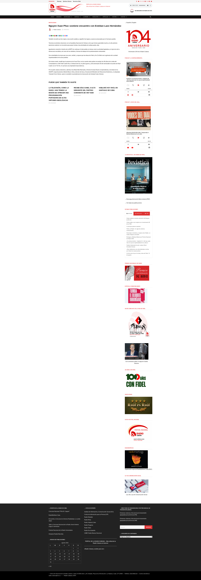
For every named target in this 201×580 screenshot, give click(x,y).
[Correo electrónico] (151, 1)
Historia (114, 16)
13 (64, 553)
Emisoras (58, 16)
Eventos (123, 16)
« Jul (50, 566)
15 (73, 553)
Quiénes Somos (67, 1)
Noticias (77, 16)
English (134, 22)
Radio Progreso (88, 525)
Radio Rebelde (88, 517)
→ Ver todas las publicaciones (133, 203)
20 (64, 556)
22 (73, 556)
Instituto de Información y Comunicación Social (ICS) (99, 511)
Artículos (105, 16)
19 (60, 556)
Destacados (67, 16)
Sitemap (59, 1)
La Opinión (85, 16)
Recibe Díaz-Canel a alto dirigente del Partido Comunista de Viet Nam (84, 90)
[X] (141, 1)
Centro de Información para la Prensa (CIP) (96, 514)
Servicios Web (77, 1)
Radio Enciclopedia (89, 530)
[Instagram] (143, 1)
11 (55, 553)
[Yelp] (147, 1)
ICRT (74, 575)
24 (50, 559)
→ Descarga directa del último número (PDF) (137, 199)
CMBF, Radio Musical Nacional (93, 533)
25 (55, 559)
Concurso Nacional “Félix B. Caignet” (59, 511)
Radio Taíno (87, 527)
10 (50, 553)
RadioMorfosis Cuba (54, 515)
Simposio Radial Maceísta (56, 534)
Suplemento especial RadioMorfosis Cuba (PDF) (138, 469)
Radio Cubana (57, 29)
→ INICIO (52, 16)
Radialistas (95, 16)
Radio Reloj (87, 519)
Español (128, 22)
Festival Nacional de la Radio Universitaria (61, 530)
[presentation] (129, 213)
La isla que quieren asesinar (133, 226)
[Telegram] (149, 1)
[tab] (129, 213)
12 (60, 553)
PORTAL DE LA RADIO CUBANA (93, 4)
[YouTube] (139, 1)
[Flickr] (145, 1)
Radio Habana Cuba (90, 522)
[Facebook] (137, 1)
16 (78, 553)
